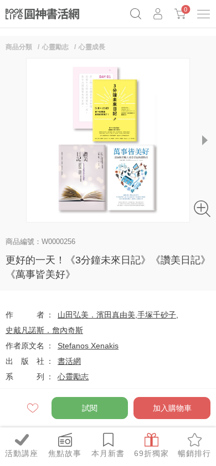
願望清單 (33, 408)
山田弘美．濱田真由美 (96, 314)
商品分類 (19, 47)
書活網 (69, 361)
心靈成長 (92, 47)
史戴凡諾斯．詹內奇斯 (44, 330)
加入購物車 (172, 408)
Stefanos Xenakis (88, 345)
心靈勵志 (55, 47)
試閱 (89, 408)
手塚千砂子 (156, 314)
